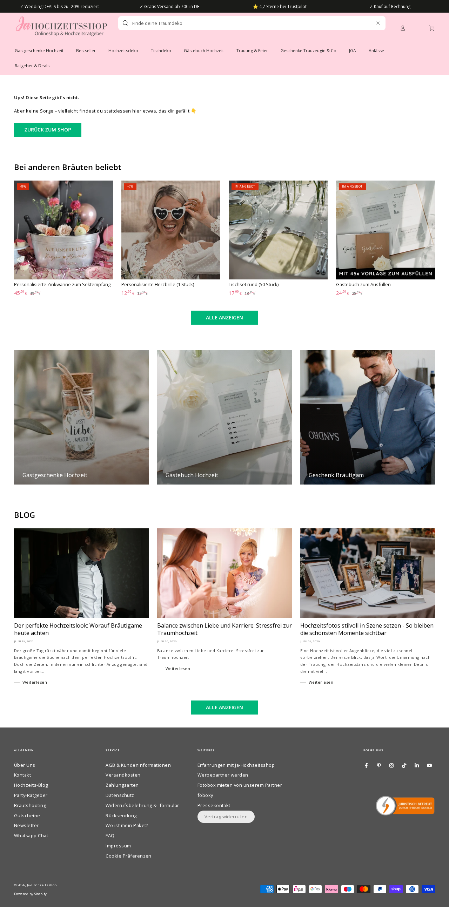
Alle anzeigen (224, 317)
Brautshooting (30, 805)
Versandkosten (123, 775)
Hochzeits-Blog (31, 785)
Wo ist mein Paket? (127, 825)
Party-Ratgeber (31, 795)
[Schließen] (378, 23)
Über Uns (24, 765)
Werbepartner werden (222, 775)
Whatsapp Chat (31, 835)
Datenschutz (120, 795)
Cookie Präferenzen (129, 856)
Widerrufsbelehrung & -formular (142, 805)
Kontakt (22, 775)
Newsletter (26, 825)
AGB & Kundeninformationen (138, 765)
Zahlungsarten (122, 785)
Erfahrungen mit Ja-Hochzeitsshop (236, 765)
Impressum (118, 845)
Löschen (362, 23)
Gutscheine (27, 815)
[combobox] (239, 23)
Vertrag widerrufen (226, 816)
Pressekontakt (213, 805)
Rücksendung (121, 815)
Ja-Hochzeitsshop (42, 885)
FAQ (110, 835)
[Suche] (125, 23)
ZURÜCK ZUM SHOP (48, 129)
